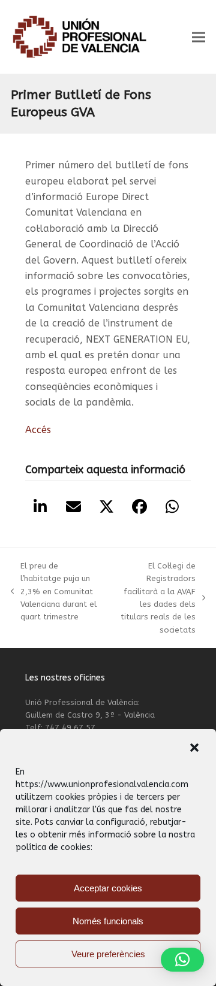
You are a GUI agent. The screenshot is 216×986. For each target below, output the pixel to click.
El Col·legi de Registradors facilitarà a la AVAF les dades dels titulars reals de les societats (153, 597)
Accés (38, 429)
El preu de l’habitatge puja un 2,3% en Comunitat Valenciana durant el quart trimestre (54, 591)
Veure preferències (108, 954)
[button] (194, 748)
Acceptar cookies (108, 888)
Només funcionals (108, 921)
